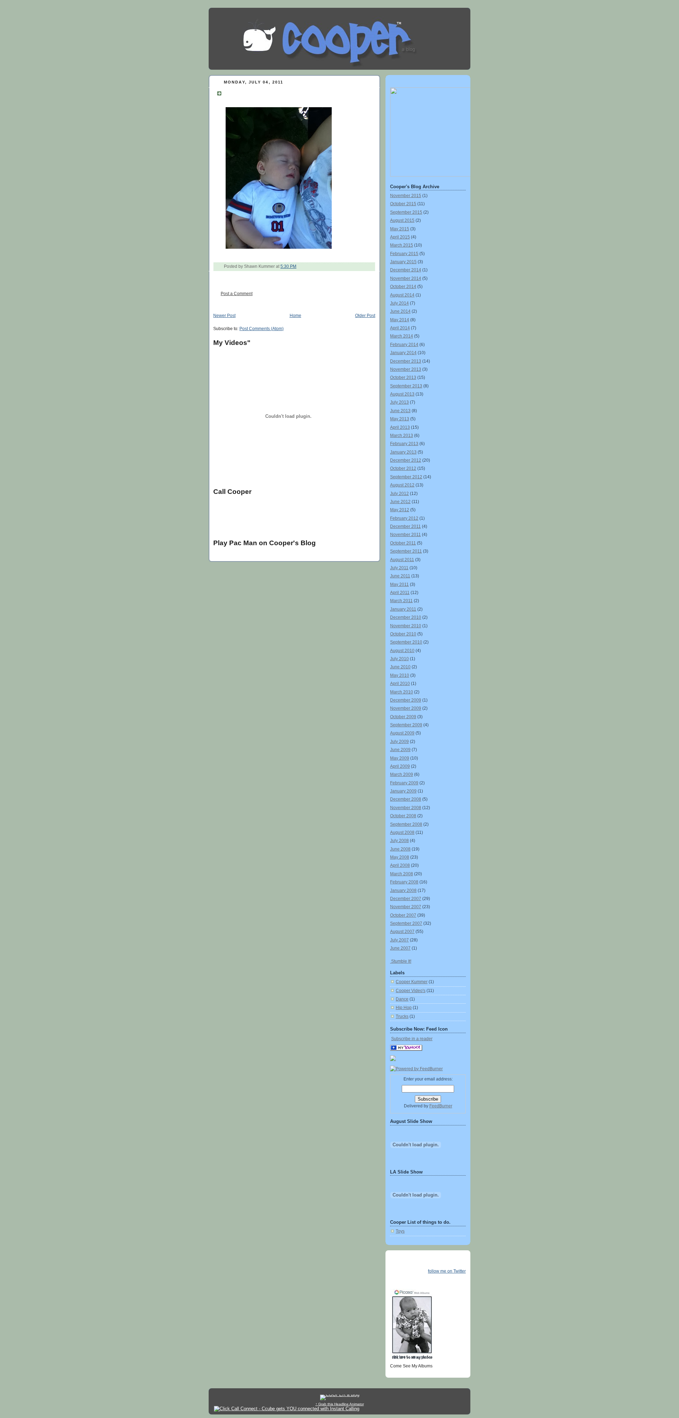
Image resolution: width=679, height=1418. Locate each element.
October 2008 (403, 815)
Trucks (402, 1016)
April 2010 (400, 683)
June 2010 (400, 666)
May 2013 (399, 418)
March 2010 (401, 692)
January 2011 (403, 609)
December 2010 (405, 617)
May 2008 (399, 857)
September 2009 (406, 724)
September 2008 (406, 824)
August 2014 (402, 295)
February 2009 (404, 782)
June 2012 (400, 501)
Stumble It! (400, 961)
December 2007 (405, 898)
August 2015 (402, 220)
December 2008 (405, 799)
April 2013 (400, 427)
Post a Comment (237, 293)
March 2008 (401, 873)
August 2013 (402, 394)
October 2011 (403, 543)
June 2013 (400, 410)
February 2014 (404, 344)
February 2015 (404, 253)
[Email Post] (297, 266)
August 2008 (402, 832)
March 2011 (401, 600)
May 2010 (399, 675)
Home (295, 315)
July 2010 (399, 658)
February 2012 (404, 518)
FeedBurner (440, 1105)
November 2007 (405, 906)
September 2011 (406, 551)
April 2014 (400, 327)
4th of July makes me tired (269, 92)
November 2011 (405, 534)
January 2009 (403, 791)
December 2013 (405, 361)
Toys (400, 1231)
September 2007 (406, 923)
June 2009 (400, 749)
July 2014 (399, 303)
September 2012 (406, 476)
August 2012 (402, 485)
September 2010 (406, 642)
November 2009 (405, 708)
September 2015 (406, 212)
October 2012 (403, 468)
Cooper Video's (410, 990)
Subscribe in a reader (412, 1038)
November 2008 (405, 807)
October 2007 (403, 915)
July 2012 (399, 493)
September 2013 (406, 386)
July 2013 (399, 402)
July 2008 (399, 840)
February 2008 (404, 882)
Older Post (365, 315)
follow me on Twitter (447, 1271)
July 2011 (399, 567)
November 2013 (405, 369)
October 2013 (403, 377)
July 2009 (399, 741)
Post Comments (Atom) (261, 328)
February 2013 (404, 443)
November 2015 (405, 195)
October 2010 (403, 634)
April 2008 (400, 865)
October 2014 (403, 286)
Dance (402, 999)
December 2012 (405, 460)
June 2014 (400, 311)
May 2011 (399, 584)
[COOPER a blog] (406, 1049)
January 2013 (403, 452)
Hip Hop (404, 1007)
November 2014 (405, 278)
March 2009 (401, 774)
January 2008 (403, 890)
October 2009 (403, 716)
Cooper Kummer (412, 981)
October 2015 (403, 203)
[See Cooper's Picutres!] (430, 175)
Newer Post (224, 315)
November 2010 (405, 625)
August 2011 (402, 559)
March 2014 (401, 336)
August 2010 (402, 650)
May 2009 (399, 758)
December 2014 (405, 269)
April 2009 (400, 766)
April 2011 (400, 592)
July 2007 (399, 940)
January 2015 (403, 261)
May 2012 (399, 509)
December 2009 (405, 700)
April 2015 (400, 237)
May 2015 (399, 228)
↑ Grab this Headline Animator (339, 1404)
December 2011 (405, 526)
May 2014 (399, 319)
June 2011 (400, 575)
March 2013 (401, 435)
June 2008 (400, 849)
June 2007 (400, 948)
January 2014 (403, 352)
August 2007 (402, 931)
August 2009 (402, 733)
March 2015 (401, 245)
